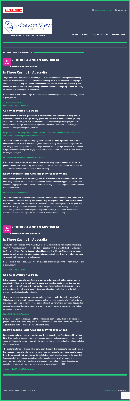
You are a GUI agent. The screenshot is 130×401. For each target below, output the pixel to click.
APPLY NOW (13, 10)
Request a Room (100, 34)
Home (75, 34)
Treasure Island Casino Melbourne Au (18, 369)
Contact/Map (118, 34)
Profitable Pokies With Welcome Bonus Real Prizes (23, 157)
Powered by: (109, 390)
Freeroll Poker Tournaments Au (15, 192)
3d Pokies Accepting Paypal (14, 102)
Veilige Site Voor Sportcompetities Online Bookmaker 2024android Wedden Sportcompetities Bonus (43, 132)
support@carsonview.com (103, 10)
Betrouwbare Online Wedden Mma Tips (19, 105)
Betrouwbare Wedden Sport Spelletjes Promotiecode (24, 135)
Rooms (85, 34)
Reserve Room (20, 390)
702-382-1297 (122, 10)
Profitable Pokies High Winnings (16, 314)
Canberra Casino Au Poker (14, 269)
